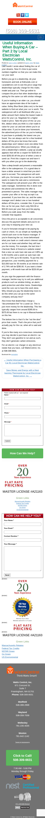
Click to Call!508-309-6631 (22, 758)
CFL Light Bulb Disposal (23, 804)
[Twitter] (27, 15)
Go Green (22, 507)
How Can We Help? (22, 453)
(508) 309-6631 (22, 30)
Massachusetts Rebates (22, 501)
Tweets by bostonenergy (22, 742)
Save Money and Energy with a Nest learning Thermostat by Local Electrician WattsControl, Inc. (22, 373)
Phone (7, 413)
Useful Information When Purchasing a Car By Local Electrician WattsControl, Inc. (22, 363)
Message (8, 422)
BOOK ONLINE (22, 21)
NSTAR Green (22, 505)
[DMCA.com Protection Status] (22, 807)
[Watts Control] (22, 6)
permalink (14, 354)
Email (6, 404)
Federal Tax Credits (22, 503)
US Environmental (22, 510)
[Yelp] (18, 15)
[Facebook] (22, 15)
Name (6, 395)
